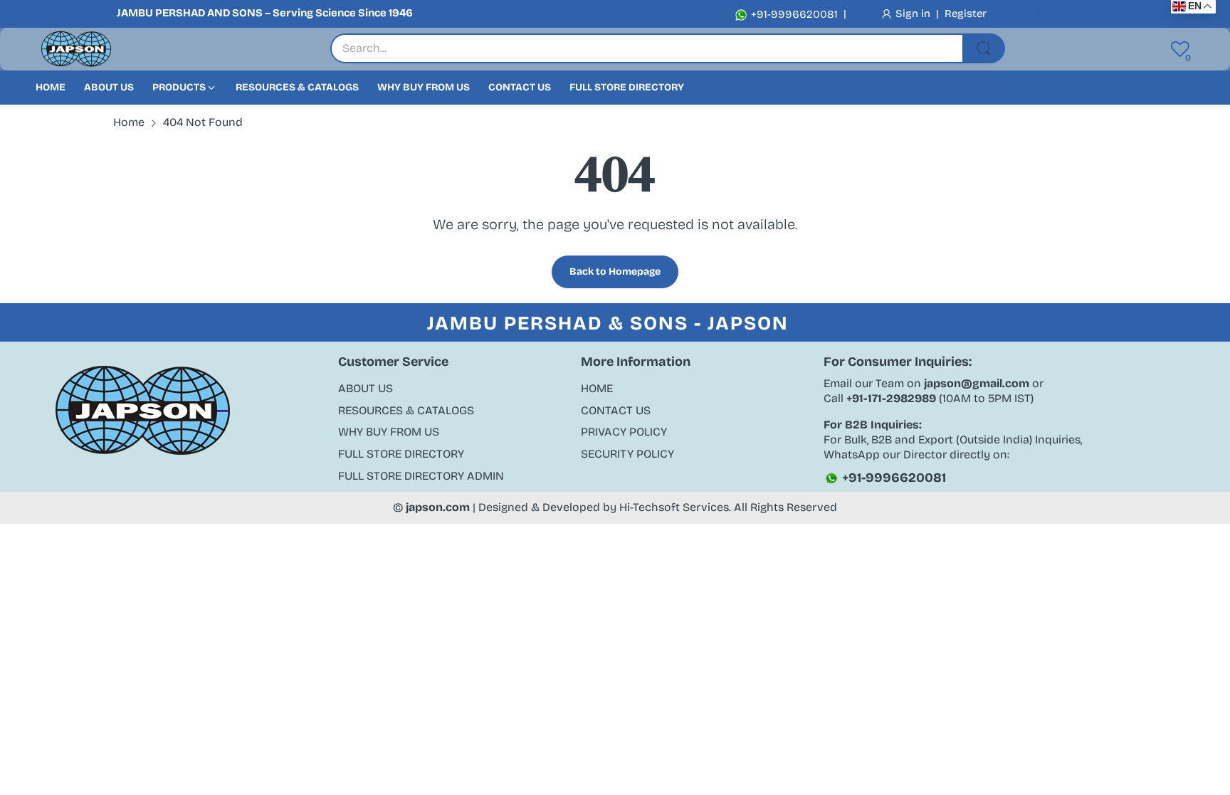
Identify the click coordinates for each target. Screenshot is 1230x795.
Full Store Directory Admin (421, 476)
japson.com (438, 507)
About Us (365, 388)
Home (597, 388)
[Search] (983, 48)
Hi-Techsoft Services (674, 507)
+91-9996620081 (793, 14)
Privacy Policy (624, 431)
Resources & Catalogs (406, 410)
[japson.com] (76, 49)
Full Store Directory (401, 453)
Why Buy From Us (388, 431)
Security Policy (627, 453)
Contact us (616, 410)
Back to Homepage (615, 271)
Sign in (914, 13)
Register (966, 13)
